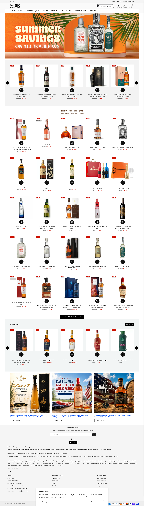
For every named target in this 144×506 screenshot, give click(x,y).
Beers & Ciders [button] (66, 11)
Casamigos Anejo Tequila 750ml (21, 187)
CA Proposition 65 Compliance (17, 488)
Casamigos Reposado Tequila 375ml (97, 266)
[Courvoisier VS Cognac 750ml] (97, 128)
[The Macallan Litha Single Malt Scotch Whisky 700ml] (97, 286)
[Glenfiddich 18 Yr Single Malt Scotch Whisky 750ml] (46, 76)
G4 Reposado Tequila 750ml (122, 266)
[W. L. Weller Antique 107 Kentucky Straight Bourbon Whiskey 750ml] (97, 340)
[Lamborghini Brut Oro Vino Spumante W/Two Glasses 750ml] (122, 168)
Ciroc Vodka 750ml (21, 226)
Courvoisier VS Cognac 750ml (97, 147)
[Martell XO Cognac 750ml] (72, 128)
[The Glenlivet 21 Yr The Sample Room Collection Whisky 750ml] (97, 76)
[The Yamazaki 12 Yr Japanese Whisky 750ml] (46, 168)
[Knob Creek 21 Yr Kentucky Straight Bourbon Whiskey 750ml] (46, 286)
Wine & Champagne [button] (50, 11)
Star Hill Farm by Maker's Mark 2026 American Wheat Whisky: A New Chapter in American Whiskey (70, 416)
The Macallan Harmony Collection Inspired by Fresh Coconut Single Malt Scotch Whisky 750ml (21, 360)
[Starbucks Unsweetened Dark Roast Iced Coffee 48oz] (122, 340)
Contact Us (56, 481)
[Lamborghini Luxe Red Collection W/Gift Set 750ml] (97, 168)
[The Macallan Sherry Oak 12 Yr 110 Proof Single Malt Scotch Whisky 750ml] (21, 286)
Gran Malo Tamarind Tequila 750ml (21, 266)
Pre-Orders (55, 486)
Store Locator (101, 481)
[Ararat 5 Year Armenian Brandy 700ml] (72, 207)
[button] (21, 90)
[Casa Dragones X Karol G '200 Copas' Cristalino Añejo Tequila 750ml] (72, 286)
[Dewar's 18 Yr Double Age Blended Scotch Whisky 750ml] (21, 76)
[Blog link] (30, 393)
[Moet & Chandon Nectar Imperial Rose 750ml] (46, 128)
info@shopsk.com (128, 1)
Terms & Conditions (14, 481)
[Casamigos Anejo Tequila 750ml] (21, 168)
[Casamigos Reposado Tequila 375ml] (97, 247)
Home (13, 11)
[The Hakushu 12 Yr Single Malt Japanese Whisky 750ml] (46, 207)
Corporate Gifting (102, 483)
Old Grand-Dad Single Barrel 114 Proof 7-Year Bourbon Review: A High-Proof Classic (113, 416)
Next (134, 35)
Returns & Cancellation (15, 483)
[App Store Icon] (73, 442)
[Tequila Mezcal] (72, 36)
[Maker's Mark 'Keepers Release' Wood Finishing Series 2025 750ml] (122, 286)
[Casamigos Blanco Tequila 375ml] (46, 247)
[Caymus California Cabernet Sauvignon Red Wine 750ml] (122, 207)
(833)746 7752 (116, 1)
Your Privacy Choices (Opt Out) (18, 491)
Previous (9, 35)
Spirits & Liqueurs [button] (33, 11)
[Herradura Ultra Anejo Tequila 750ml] (122, 128)
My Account (56, 478)
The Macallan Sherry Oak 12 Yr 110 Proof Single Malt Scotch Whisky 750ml (21, 302)
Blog (98, 486)
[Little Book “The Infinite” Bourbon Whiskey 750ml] (72, 247)
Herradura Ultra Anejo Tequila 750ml (122, 147)
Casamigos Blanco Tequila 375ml (46, 266)
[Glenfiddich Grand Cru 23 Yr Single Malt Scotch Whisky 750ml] (72, 76)
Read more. (16, 420)
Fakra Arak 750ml (72, 187)
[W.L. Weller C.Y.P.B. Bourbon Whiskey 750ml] (72, 340)
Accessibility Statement (15, 486)
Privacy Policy (59, 497)
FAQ (53, 483)
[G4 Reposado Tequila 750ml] (122, 247)
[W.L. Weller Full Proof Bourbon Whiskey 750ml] (46, 340)
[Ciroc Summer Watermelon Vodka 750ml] (97, 207)
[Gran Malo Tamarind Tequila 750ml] (21, 247)
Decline (93, 502)
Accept (71, 502)
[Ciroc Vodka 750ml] (21, 207)
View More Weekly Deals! (72, 317)
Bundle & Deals (95, 11)
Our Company (101, 478)
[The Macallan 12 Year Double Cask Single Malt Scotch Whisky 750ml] (21, 128)
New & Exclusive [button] (80, 11)
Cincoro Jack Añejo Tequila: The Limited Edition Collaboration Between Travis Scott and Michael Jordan (29, 416)
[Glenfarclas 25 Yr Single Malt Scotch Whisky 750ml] (122, 76)
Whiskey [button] (21, 11)
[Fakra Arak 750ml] (72, 168)
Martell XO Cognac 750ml (72, 147)
